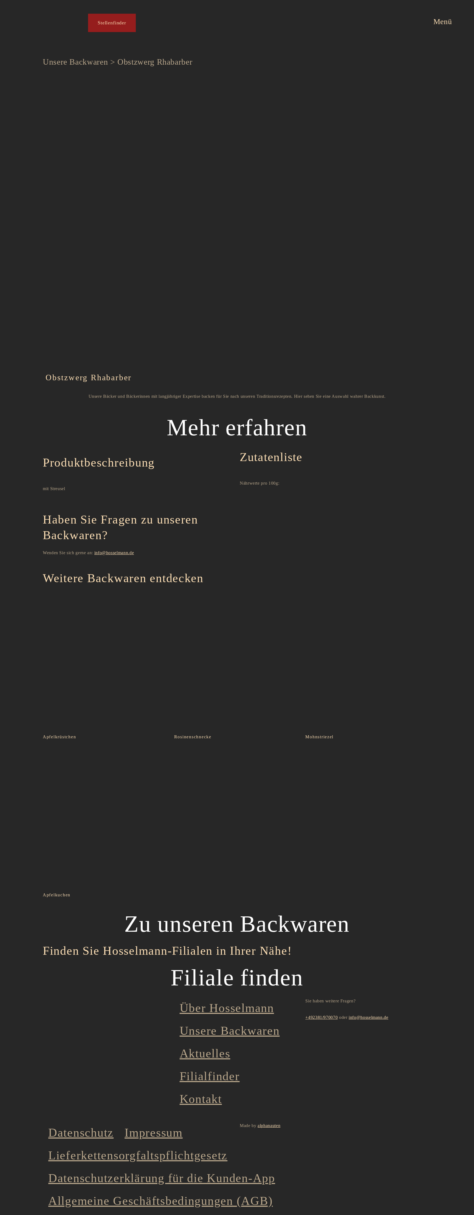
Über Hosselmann (227, 1008)
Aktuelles (205, 1053)
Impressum (154, 1132)
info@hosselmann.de (114, 552)
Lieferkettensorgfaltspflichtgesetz (137, 1155)
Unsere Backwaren (75, 61)
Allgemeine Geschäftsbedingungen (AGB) (160, 1201)
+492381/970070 (321, 1017)
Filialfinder (210, 1076)
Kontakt (201, 1099)
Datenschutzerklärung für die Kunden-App (161, 1178)
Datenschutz (81, 1132)
